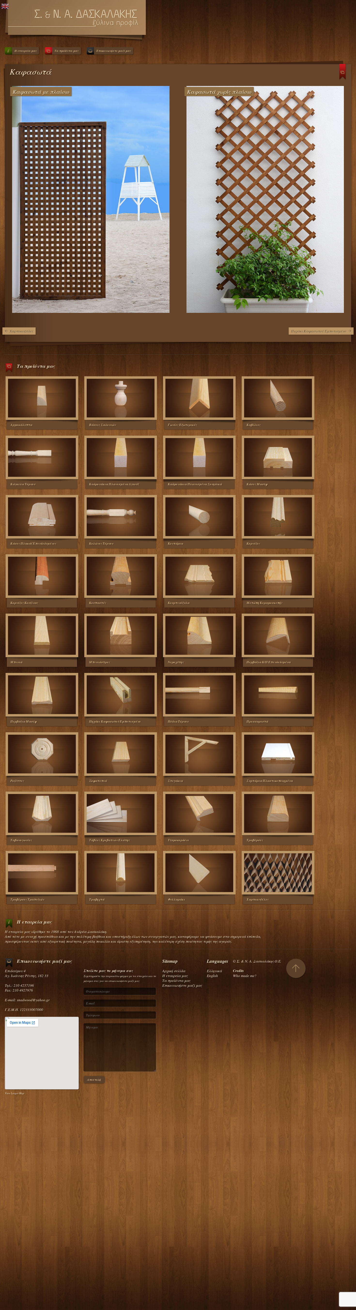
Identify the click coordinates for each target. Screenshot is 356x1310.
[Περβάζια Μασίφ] (42, 694)
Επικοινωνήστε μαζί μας (113, 51)
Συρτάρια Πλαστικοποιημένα (270, 780)
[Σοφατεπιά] (121, 754)
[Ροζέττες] (42, 754)
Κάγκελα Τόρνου (22, 484)
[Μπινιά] (42, 635)
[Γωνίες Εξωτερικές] (199, 398)
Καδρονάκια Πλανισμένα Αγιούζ (114, 484)
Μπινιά (16, 662)
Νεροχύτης (176, 662)
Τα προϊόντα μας (66, 51)
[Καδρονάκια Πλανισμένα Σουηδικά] (199, 457)
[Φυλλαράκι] (199, 872)
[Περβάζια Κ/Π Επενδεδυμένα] (278, 635)
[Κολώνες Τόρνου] (121, 516)
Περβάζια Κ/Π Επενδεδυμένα (269, 662)
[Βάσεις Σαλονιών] (121, 398)
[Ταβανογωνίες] (42, 813)
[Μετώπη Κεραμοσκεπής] (278, 576)
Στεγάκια (175, 780)
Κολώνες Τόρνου (101, 543)
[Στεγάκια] (199, 754)
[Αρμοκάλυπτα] (42, 398)
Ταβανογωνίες (21, 840)
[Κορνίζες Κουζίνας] (42, 576)
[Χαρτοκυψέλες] (278, 872)
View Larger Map (14, 1093)
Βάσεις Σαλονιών (102, 425)
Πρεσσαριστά (257, 721)
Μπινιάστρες (99, 662)
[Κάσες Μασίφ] (278, 457)
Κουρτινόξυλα (178, 603)
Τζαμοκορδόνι (178, 840)
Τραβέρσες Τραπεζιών (27, 899)
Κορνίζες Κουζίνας (24, 603)
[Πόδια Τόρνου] (199, 694)
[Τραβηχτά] (121, 872)
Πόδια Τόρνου (178, 721)
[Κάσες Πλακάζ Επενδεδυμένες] (42, 516)
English (212, 975)
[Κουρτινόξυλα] (199, 576)
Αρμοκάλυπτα (21, 425)
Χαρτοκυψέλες (21, 331)
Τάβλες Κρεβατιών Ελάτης (109, 840)
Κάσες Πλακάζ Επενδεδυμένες (33, 543)
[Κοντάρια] (199, 516)
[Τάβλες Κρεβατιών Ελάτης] (121, 813)
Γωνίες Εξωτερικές (182, 425)
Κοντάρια (175, 543)
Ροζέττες (17, 780)
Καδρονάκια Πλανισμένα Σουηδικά (195, 484)
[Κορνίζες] (278, 516)
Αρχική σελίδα (173, 970)
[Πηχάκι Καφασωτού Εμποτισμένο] (121, 694)
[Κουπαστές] (121, 576)
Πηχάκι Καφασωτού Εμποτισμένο (318, 331)
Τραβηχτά (96, 899)
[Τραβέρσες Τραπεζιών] (42, 872)
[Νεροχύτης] (199, 635)
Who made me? (244, 975)
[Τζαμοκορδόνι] (199, 813)
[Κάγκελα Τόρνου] (42, 457)
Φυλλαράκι (176, 899)
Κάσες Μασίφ (257, 484)
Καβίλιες (254, 425)
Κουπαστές (97, 603)
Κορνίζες (253, 543)
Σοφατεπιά (98, 780)
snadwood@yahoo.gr (33, 999)
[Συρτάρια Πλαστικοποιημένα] (278, 754)
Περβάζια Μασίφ (23, 721)
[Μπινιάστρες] (121, 635)
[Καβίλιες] (278, 398)
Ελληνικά (214, 970)
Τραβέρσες (255, 840)
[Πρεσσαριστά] (278, 694)
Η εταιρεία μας (26, 51)
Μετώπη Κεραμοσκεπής (264, 603)
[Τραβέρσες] (278, 813)
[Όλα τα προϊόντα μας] (342, 73)
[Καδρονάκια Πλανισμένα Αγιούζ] (121, 457)
